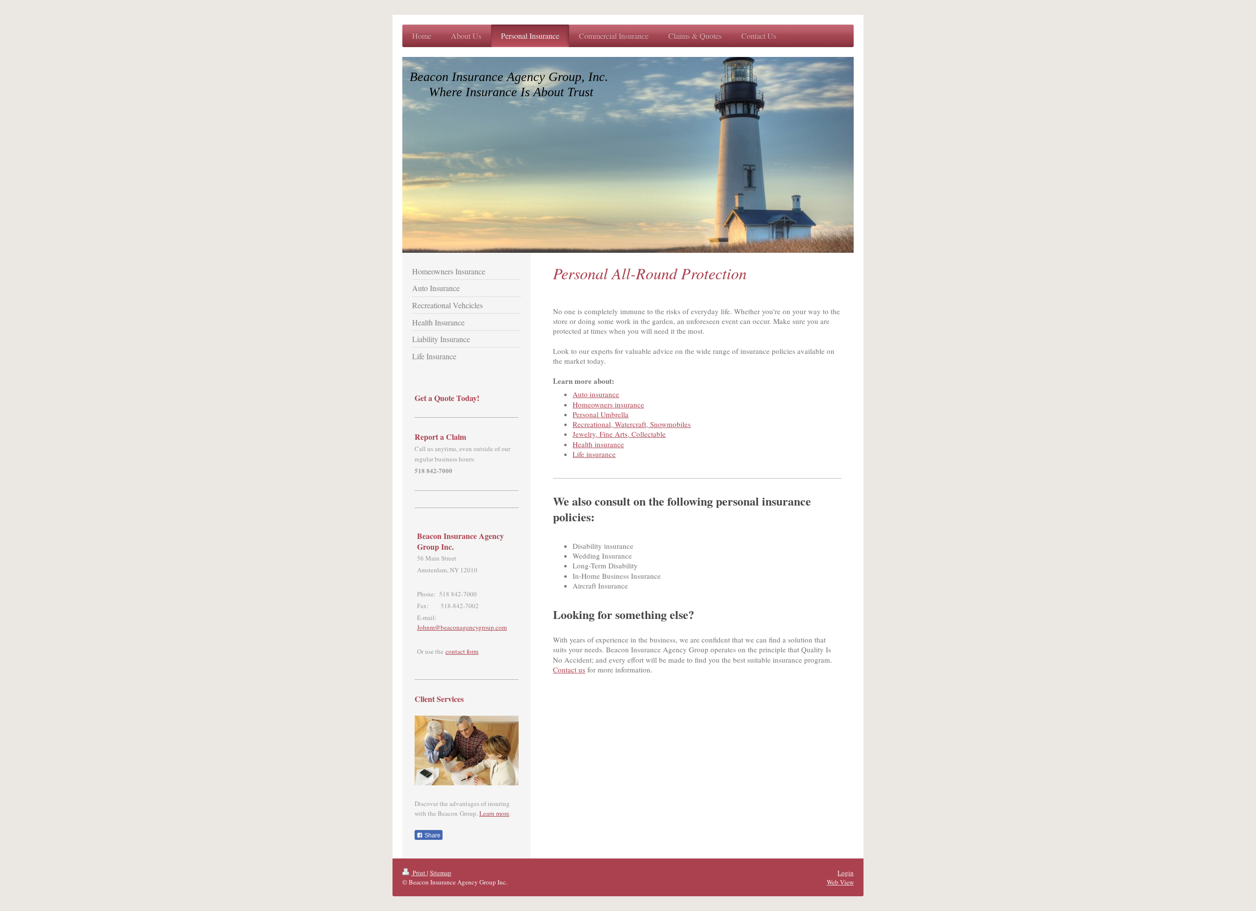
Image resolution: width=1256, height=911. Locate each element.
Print (419, 872)
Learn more (494, 813)
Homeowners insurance (608, 404)
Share (432, 835)
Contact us (569, 669)
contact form (461, 651)
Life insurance (594, 454)
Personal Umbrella (600, 414)
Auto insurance (596, 394)
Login (845, 872)
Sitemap (440, 872)
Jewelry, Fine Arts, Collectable (619, 434)
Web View (840, 882)
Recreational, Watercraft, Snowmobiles (632, 424)
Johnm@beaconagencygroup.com (462, 627)
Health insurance (598, 444)
